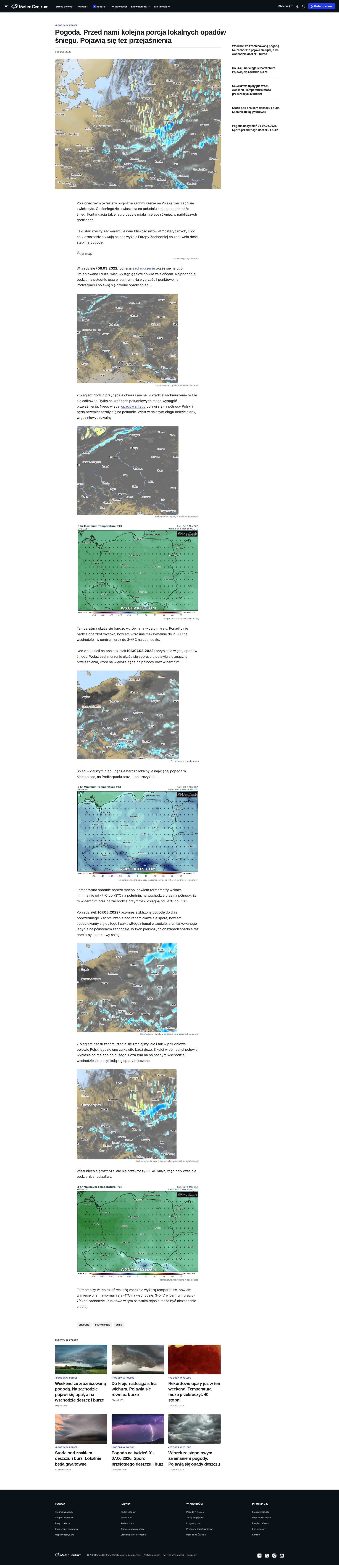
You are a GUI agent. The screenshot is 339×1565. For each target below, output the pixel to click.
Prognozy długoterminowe (199, 1529)
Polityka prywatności (173, 1555)
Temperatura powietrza (132, 1529)
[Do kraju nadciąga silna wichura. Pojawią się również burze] (138, 1359)
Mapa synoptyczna (64, 1534)
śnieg (119, 1325)
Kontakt (256, 1534)
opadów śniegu (133, 406)
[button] (7, 6)
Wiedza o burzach (261, 1517)
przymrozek (102, 1325)
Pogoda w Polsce (67, 25)
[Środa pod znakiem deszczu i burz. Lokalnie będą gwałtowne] (81, 1429)
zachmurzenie (144, 268)
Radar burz (126, 1517)
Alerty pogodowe (195, 1517)
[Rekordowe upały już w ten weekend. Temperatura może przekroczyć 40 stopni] (194, 1359)
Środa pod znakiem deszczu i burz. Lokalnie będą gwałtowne (256, 110)
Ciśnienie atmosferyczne (133, 1534)
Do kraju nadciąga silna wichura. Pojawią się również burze (254, 70)
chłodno (84, 1325)
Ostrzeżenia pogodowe (66, 1529)
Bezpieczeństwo (260, 1523)
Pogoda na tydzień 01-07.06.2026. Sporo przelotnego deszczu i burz (255, 127)
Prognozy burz (193, 1523)
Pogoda (60, 1503)
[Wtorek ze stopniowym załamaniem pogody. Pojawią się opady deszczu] (194, 1429)
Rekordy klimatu (260, 1512)
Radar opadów (323, 6)
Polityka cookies (151, 1555)
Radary (126, 1503)
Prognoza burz (62, 1523)
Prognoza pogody (64, 1512)
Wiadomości (194, 1503)
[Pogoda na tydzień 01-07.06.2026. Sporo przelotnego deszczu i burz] (138, 1429)
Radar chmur (127, 1523)
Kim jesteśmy (259, 1529)
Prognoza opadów (64, 1517)
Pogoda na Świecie (196, 1534)
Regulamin (192, 1555)
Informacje (260, 1503)
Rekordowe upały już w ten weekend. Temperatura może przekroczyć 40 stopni (251, 90)
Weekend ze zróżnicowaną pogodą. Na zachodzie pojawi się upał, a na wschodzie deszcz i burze (256, 50)
